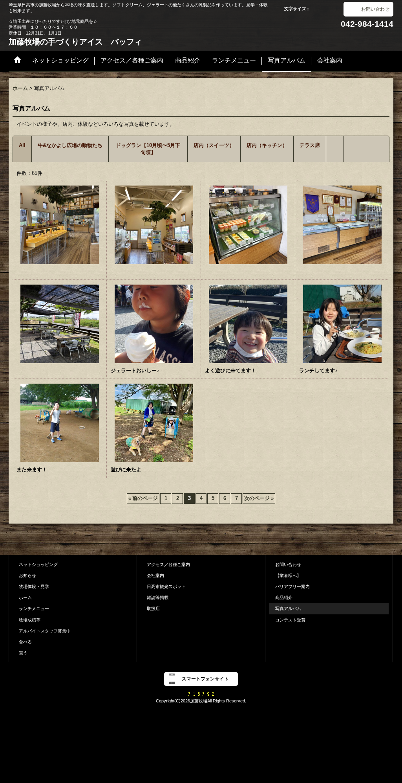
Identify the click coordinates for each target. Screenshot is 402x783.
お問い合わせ (375, 9)
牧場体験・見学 (34, 586)
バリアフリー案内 (292, 586)
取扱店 (153, 608)
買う (23, 653)
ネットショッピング (38, 564)
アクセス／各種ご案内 (168, 564)
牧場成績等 (29, 620)
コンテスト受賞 (290, 620)
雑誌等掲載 (157, 597)
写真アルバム (288, 608)
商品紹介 (283, 597)
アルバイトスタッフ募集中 (45, 631)
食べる (25, 642)
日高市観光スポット (166, 586)
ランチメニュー (34, 608)
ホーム (25, 597)
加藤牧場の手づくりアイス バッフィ (75, 41)
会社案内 (155, 575)
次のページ (259, 498)
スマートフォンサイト (205, 679)
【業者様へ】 (288, 575)
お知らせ (27, 575)
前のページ (143, 498)
